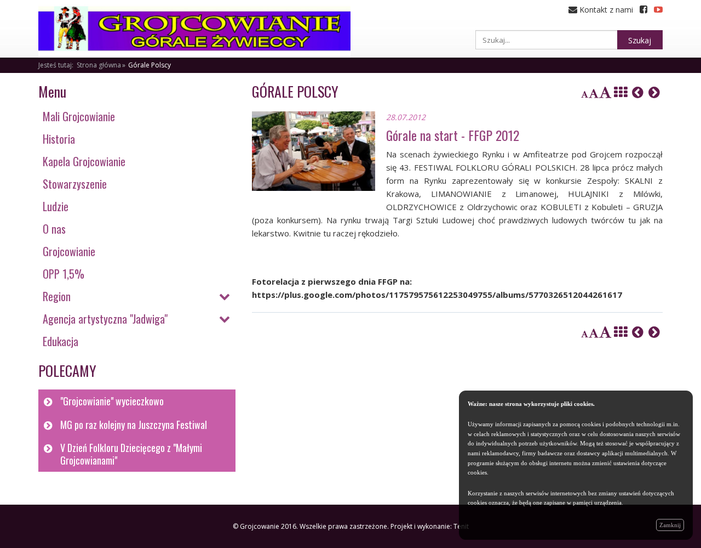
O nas (54, 229)
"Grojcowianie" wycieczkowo (112, 401)
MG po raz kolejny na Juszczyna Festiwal (133, 424)
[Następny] (654, 92)
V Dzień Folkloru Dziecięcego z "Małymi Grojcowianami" (131, 453)
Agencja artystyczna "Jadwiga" (105, 318)
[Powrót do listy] (620, 92)
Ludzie (55, 206)
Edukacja (60, 341)
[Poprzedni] (637, 92)
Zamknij (670, 525)
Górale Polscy (149, 65)
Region (57, 296)
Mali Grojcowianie (79, 116)
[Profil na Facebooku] (643, 9)
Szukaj (639, 40)
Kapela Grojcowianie (84, 161)
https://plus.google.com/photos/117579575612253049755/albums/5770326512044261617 (437, 294)
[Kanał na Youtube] (658, 9)
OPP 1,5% (63, 273)
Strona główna (99, 65)
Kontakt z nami (605, 9)
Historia (59, 139)
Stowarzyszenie (75, 184)
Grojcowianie (69, 251)
